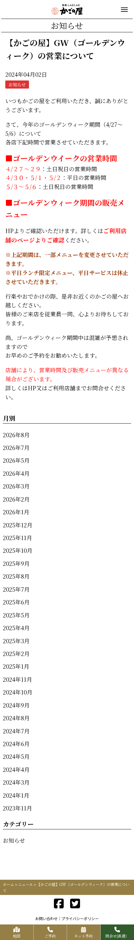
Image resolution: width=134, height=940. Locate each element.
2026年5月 (16, 460)
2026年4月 (16, 473)
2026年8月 (16, 435)
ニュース (25, 884)
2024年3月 (16, 782)
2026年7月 (16, 447)
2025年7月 (16, 589)
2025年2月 (16, 653)
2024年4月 (16, 769)
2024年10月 (17, 692)
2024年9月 (16, 705)
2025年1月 (16, 666)
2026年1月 (16, 512)
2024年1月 (16, 795)
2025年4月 (16, 628)
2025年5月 (16, 615)
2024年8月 (16, 718)
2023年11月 (17, 808)
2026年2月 (16, 499)
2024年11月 (17, 679)
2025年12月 (17, 525)
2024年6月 (16, 744)
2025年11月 (17, 538)
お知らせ (14, 840)
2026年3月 (16, 486)
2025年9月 (16, 563)
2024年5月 (16, 756)
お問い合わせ (46, 918)
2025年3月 (16, 641)
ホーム (8, 884)
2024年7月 (16, 731)
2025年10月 (17, 550)
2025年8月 (16, 576)
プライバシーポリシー (80, 918)
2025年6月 (16, 602)
